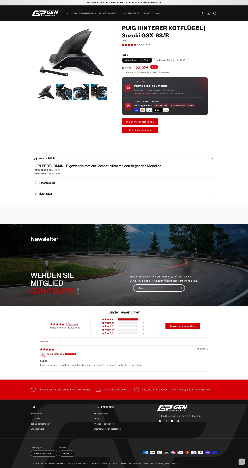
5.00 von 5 (72, 324)
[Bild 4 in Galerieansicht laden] (99, 92)
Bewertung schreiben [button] (182, 326)
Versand (138, 73)
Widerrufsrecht (82, 464)
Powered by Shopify (64, 464)
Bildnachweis (37, 429)
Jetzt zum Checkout (140, 130)
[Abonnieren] (181, 288)
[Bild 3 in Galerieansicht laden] (81, 92)
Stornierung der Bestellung (107, 429)
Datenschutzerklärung (101, 464)
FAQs (96, 419)
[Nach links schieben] (34, 92)
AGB (115, 464)
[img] (47, 349)
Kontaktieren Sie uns (143, 93)
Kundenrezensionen (104, 424)
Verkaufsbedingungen (160, 464)
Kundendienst (101, 413)
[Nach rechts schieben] (111, 92)
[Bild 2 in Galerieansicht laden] (64, 92)
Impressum (177, 464)
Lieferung (35, 419)
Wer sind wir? (37, 413)
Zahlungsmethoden (40, 424)
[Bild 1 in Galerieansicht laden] (46, 92)
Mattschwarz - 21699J (137, 60)
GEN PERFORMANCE (47, 464)
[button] (81, 13)
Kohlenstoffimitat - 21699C (171, 60)
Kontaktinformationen (138, 464)
